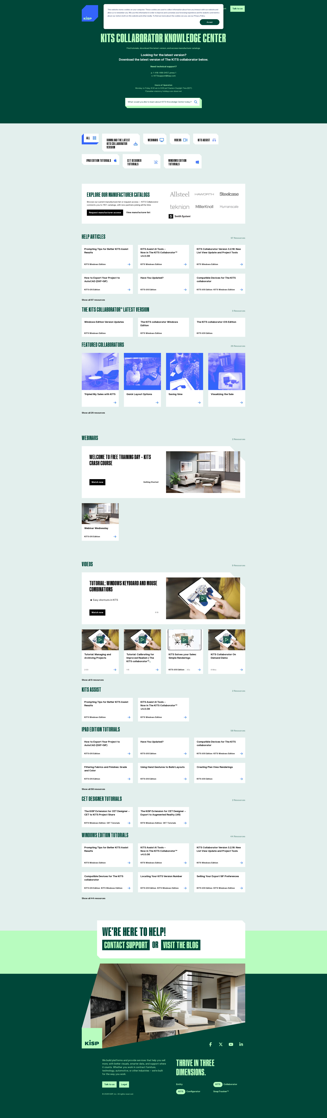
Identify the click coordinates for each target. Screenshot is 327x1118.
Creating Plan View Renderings (215, 767)
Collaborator (226, 1084)
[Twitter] (221, 1044)
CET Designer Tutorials (134, 162)
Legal (124, 1084)
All (88, 138)
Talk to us (237, 8)
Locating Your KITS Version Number (161, 876)
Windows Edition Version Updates (104, 322)
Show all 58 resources (93, 789)
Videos (178, 140)
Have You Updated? (152, 277)
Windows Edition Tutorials (177, 162)
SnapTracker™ (221, 1091)
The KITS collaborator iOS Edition (216, 322)
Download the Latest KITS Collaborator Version (118, 143)
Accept (210, 22)
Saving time (175, 394)
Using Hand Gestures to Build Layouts (163, 767)
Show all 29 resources (93, 413)
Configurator (189, 1091)
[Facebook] (210, 1044)
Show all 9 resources (93, 680)
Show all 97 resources (93, 300)
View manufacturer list (138, 212)
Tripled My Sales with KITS (99, 394)
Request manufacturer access (105, 212)
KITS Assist (204, 140)
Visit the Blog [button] (180, 945)
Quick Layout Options (139, 394)
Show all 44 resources (93, 898)
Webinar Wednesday (96, 528)
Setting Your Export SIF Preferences (218, 876)
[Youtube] (231, 1044)
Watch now (97, 482)
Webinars (153, 140)
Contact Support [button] (126, 945)
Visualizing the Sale (222, 394)
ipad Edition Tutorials (98, 161)
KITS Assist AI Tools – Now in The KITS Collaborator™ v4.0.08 (159, 253)
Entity (179, 1084)
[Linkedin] (241, 1044)
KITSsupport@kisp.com (165, 76)
